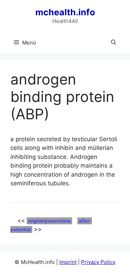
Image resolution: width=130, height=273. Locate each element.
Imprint (68, 262)
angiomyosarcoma (49, 221)
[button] (113, 42)
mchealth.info (65, 12)
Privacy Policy (98, 262)
